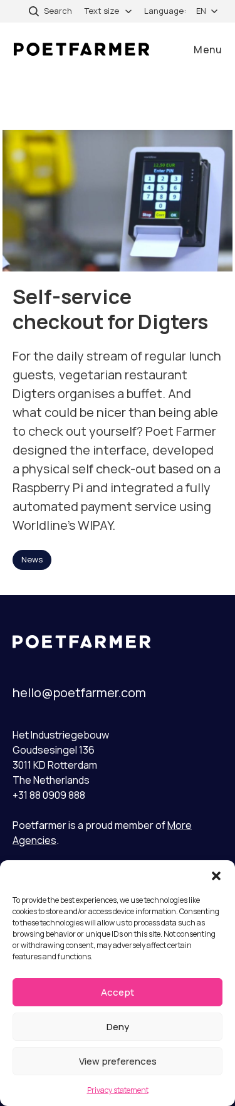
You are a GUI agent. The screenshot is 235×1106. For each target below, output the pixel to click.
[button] (216, 876)
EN (201, 10)
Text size (102, 10)
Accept (117, 992)
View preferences (118, 1061)
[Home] (81, 49)
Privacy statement (118, 1090)
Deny (118, 1026)
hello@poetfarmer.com (79, 692)
